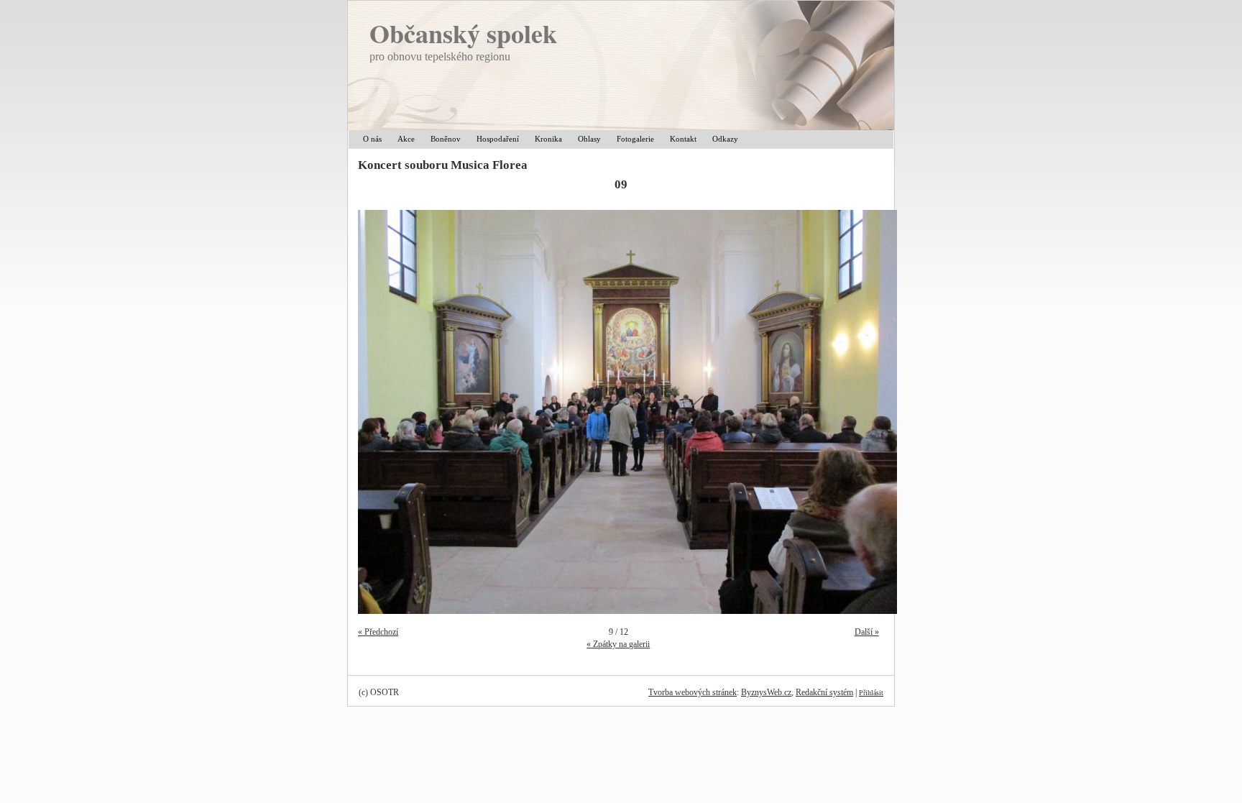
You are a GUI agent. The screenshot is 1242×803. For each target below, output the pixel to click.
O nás (372, 138)
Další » (867, 632)
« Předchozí (378, 632)
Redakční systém (824, 692)
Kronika (548, 138)
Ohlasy (589, 138)
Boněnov (446, 138)
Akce (406, 138)
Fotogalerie (635, 138)
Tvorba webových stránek (692, 692)
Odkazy (725, 138)
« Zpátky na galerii (618, 644)
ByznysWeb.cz (766, 692)
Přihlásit (871, 693)
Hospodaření (498, 138)
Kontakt (683, 138)
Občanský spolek (463, 33)
